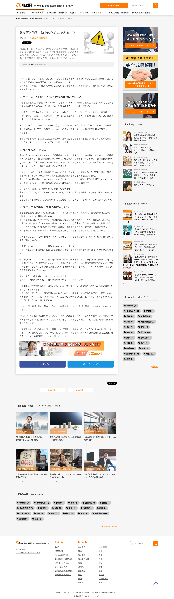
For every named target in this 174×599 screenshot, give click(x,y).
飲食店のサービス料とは (144, 185)
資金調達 (81, 555)
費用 (100, 559)
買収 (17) (58, 508)
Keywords (155, 367)
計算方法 (81, 571)
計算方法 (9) (24, 513)
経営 (100, 582)
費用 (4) (43, 508)
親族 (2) (54, 513)
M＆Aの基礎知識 (36, 12)
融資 (80, 579)
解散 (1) (40, 513)
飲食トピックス (98, 12)
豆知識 (81, 567)
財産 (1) (72, 508)
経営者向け (103, 579)
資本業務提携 (83, 559)
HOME (20, 18)
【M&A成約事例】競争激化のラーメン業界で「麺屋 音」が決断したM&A (140, 262)
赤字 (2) (74, 503)
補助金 (101, 575)
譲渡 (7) (102, 508)
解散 (100, 571)
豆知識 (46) (87, 508)
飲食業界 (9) (24, 503)
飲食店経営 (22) (43, 503)
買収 (80, 563)
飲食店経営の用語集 (141, 12)
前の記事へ (80, 390)
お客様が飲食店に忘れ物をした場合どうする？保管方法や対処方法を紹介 (145, 137)
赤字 (100, 551)
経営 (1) (38, 519)
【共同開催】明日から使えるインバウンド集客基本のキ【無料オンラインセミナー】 (145, 247)
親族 (80, 575)
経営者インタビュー (79, 12)
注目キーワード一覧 (110, 526)
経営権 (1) (23, 519)
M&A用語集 (21, 12)
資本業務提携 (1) (26, 508)
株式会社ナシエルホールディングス (28, 553)
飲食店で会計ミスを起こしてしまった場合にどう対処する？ (145, 150)
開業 (80, 551)
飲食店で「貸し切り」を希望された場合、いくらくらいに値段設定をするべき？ (145, 162)
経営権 (81, 582)
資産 (100, 555)
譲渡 (100, 567)
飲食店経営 (103, 547)
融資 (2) (84, 513)
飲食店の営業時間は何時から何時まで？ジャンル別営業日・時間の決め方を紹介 (145, 175)
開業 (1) (59, 503)
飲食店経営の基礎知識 (119, 12)
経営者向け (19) (101, 513)
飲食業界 (81, 547)
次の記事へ (52, 390)
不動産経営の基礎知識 (57, 12)
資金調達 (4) (90, 503)
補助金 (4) (69, 513)
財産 (100, 563)
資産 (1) (105, 503)
